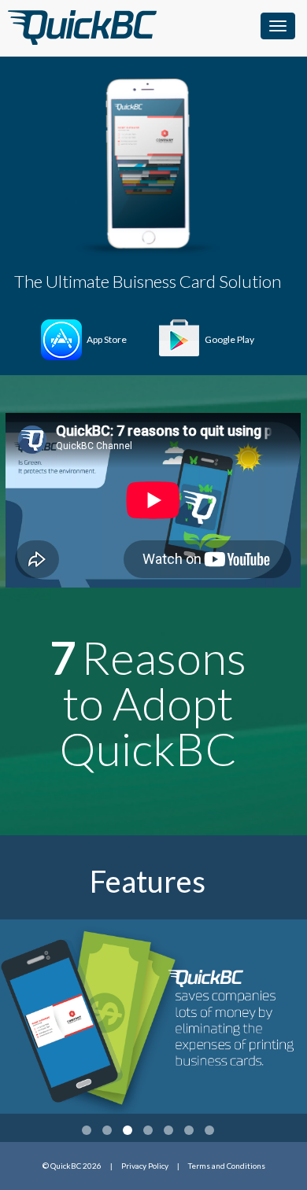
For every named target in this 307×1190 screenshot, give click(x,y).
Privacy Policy (144, 1165)
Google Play (229, 339)
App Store (107, 339)
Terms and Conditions (226, 1165)
